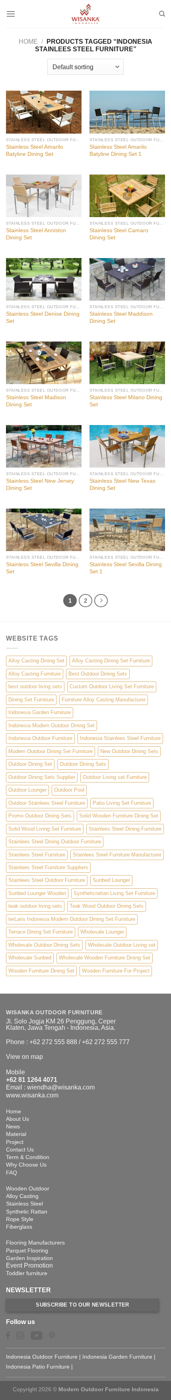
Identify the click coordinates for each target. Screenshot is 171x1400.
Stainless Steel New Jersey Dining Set (40, 484)
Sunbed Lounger (111, 880)
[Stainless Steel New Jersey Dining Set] (44, 446)
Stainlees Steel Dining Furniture (125, 829)
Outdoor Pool (69, 790)
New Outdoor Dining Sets (129, 751)
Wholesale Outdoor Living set (121, 945)
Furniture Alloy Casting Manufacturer (104, 700)
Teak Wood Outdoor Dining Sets (107, 906)
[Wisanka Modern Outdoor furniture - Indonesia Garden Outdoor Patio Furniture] (85, 14)
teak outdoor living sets (35, 906)
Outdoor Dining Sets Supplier (41, 777)
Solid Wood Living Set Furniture (44, 829)
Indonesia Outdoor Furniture (40, 738)
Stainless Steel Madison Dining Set (36, 401)
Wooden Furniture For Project (116, 971)
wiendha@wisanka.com (61, 1087)
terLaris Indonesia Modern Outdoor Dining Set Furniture (71, 919)
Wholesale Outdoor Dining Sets (44, 945)
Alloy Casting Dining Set (36, 661)
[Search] (162, 13)
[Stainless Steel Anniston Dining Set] (44, 196)
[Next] (101, 601)
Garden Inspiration (29, 1258)
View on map (24, 1056)
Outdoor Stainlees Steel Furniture (46, 803)
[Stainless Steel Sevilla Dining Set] (44, 530)
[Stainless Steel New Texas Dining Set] (127, 446)
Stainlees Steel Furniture (36, 855)
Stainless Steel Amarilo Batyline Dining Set (34, 150)
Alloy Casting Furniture (34, 674)
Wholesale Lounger (102, 932)
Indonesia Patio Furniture (38, 1366)
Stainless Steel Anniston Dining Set (36, 234)
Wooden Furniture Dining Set (41, 971)
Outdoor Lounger (27, 790)
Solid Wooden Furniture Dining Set (118, 816)
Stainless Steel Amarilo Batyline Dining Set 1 (118, 150)
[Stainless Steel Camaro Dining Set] (127, 196)
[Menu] (11, 13)
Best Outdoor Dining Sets (97, 674)
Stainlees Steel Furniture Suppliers (48, 867)
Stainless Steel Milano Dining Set (125, 401)
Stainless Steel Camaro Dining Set (118, 234)
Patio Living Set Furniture (122, 803)
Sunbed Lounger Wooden (37, 893)
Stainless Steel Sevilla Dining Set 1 (125, 568)
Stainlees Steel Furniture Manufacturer (117, 855)
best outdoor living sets (35, 686)
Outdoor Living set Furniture (115, 777)
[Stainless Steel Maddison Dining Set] (127, 279)
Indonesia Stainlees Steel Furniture (120, 738)
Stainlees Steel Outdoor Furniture (46, 880)
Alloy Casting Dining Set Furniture (111, 661)
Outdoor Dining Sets (83, 764)
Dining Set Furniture (31, 700)
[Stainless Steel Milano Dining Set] (127, 363)
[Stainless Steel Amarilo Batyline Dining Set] (44, 112)
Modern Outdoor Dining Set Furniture (50, 751)
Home (28, 41)
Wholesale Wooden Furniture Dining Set (104, 958)
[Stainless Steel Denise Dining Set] (44, 279)
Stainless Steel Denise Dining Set (43, 317)
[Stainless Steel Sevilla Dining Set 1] (127, 530)
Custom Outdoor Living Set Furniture (112, 686)
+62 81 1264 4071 (31, 1079)
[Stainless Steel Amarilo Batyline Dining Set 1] (127, 112)
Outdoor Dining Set (30, 764)
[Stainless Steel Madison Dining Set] (44, 363)
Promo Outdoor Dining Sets (40, 816)
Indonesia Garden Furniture (39, 712)
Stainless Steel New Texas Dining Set (122, 484)
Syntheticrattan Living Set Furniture (114, 893)
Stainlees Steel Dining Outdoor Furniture (54, 842)
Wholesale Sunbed (29, 958)
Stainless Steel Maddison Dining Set (121, 317)
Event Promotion (29, 1265)
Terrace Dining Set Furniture (40, 932)
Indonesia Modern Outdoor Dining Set (51, 725)
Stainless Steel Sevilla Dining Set (42, 568)
